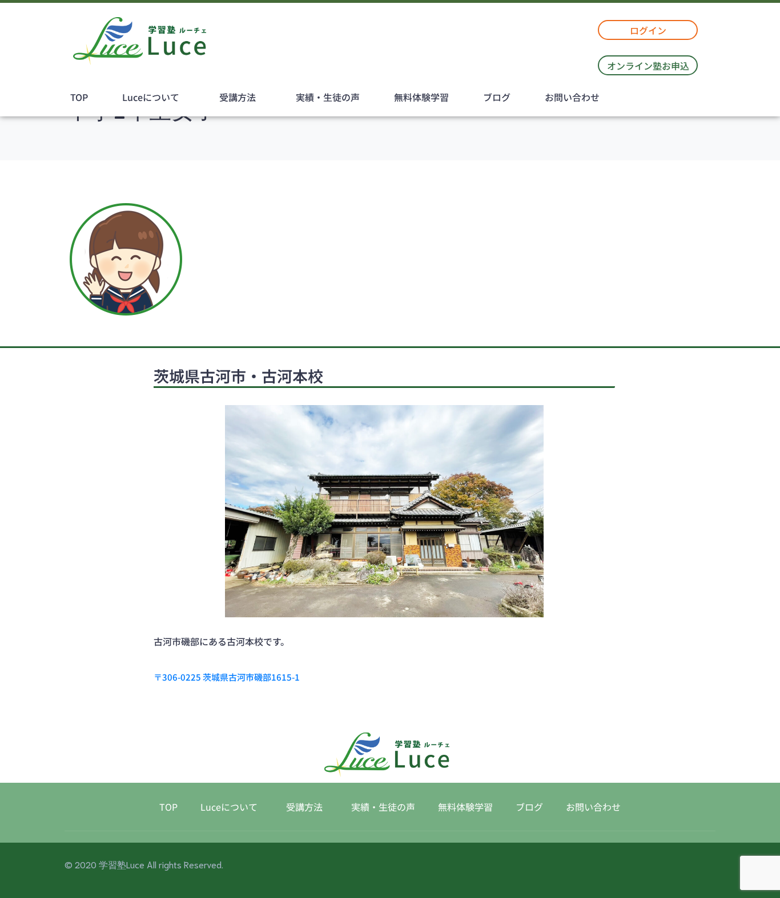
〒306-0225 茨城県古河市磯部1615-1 (227, 677)
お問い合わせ (572, 97)
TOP (79, 97)
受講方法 (237, 97)
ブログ (496, 97)
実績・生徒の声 (328, 97)
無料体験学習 (421, 97)
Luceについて (150, 97)
